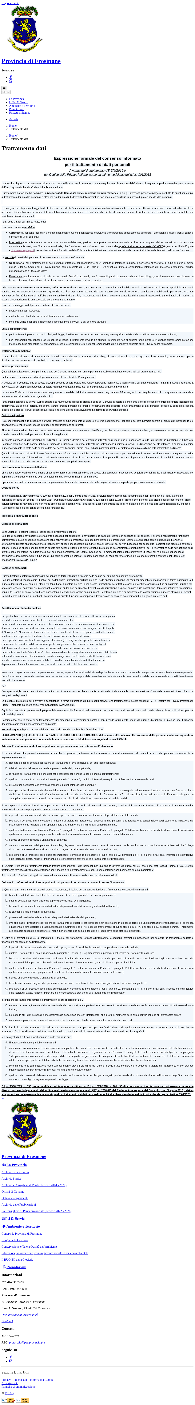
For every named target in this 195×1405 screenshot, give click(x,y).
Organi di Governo (13, 1191)
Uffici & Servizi (13, 1218)
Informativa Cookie (41, 1379)
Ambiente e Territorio (23, 1226)
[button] (17, 98)
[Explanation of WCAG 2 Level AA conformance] (22, 1401)
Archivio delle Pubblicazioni (19, 1204)
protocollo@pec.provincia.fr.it (27, 1342)
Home (13, 125)
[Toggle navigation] (4, 88)
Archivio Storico (12, 1178)
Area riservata (10, 1383)
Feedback (7, 1321)
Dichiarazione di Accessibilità (20, 1314)
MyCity (9, 1393)
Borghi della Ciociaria (15, 1240)
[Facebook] (10, 77)
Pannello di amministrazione (18, 1386)
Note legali (20, 1379)
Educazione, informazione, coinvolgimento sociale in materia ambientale (45, 1253)
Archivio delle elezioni (15, 1172)
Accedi (13, 119)
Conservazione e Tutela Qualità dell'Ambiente (29, 1246)
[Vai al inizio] (3, 1099)
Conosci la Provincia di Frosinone (22, 1233)
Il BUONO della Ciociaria (17, 1259)
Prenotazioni (16, 1267)
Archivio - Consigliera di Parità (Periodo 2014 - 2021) (34, 1185)
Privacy (6, 1379)
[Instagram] (10, 81)
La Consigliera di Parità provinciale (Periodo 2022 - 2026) (36, 1211)
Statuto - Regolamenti (15, 1198)
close (6, 92)
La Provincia (16, 1165)
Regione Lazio (10, 3)
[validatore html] (9, 1401)
